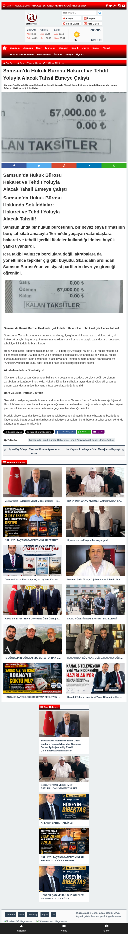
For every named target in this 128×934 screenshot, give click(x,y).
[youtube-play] (123, 5)
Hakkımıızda (44, 54)
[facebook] (107, 5)
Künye (69, 19)
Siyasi (95, 48)
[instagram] (119, 5)
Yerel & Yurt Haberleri (22, 54)
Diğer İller (97, 40)
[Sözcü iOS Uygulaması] (18, 921)
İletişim (90, 19)
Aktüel (106, 48)
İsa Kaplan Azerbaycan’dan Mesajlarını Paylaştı (93, 449)
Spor (39, 48)
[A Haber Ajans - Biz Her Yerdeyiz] (43, 17)
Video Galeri (72, 24)
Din (53, 914)
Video (64, 930)
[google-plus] (115, 5)
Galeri (107, 930)
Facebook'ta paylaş (67, 432)
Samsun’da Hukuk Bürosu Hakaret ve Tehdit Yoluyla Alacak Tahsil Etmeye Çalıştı (71, 440)
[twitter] (110, 5)
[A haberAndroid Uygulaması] (52, 921)
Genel (23, 63)
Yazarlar (21, 930)
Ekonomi (28, 48)
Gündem (15, 48)
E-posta (100, 432)
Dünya (85, 48)
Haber (38, 63)
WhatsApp (86, 432)
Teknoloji (50, 48)
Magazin (63, 48)
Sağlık (75, 48)
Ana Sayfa (10, 63)
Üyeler (79, 54)
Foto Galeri (93, 24)
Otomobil (10, 914)
